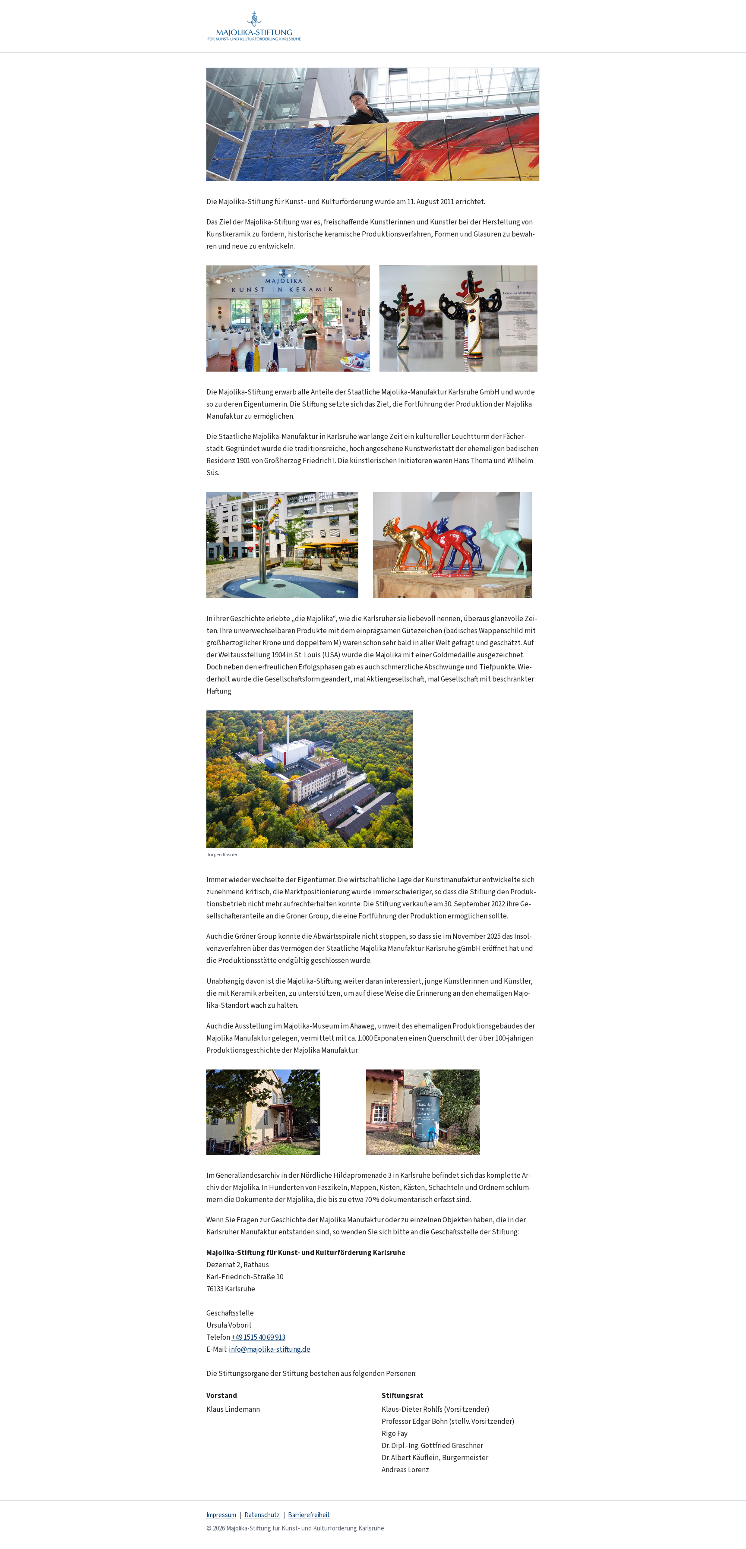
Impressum (221, 1515)
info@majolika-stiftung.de (269, 1349)
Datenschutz (262, 1515)
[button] (373, 124)
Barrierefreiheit (309, 1515)
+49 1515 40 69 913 (258, 1337)
